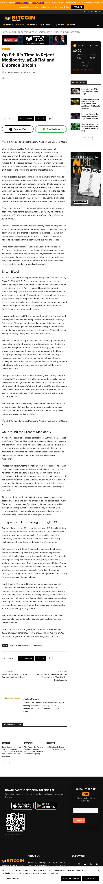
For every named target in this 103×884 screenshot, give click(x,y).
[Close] (99, 871)
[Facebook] (80, 11)
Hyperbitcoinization (23, 645)
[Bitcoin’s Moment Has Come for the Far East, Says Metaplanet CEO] (75, 116)
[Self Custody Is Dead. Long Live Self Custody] (57, 737)
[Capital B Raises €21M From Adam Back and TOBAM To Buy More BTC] (75, 126)
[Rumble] (92, 11)
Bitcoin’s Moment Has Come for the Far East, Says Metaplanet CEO (90, 116)
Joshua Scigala (13, 72)
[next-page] (8, 762)
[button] (98, 25)
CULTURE (12, 32)
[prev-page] (3, 762)
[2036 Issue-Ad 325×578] (86, 179)
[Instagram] (99, 11)
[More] (50, 118)
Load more (85, 138)
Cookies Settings (11, 878)
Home (4, 32)
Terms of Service (22, 3)
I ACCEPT (77, 7)
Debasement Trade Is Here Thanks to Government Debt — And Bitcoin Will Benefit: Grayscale (90, 103)
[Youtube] (88, 11)
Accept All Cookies (70, 878)
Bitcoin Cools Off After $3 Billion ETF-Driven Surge (90, 91)
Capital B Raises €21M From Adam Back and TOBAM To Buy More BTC (90, 127)
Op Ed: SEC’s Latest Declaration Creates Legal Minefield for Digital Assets (52, 677)
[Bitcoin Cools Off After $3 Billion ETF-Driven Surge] (75, 91)
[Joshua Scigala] (3, 72)
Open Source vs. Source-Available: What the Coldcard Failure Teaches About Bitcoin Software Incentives (12, 751)
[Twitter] (84, 11)
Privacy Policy (38, 3)
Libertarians (37, 645)
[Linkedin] (95, 11)
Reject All (91, 878)
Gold (11, 645)
